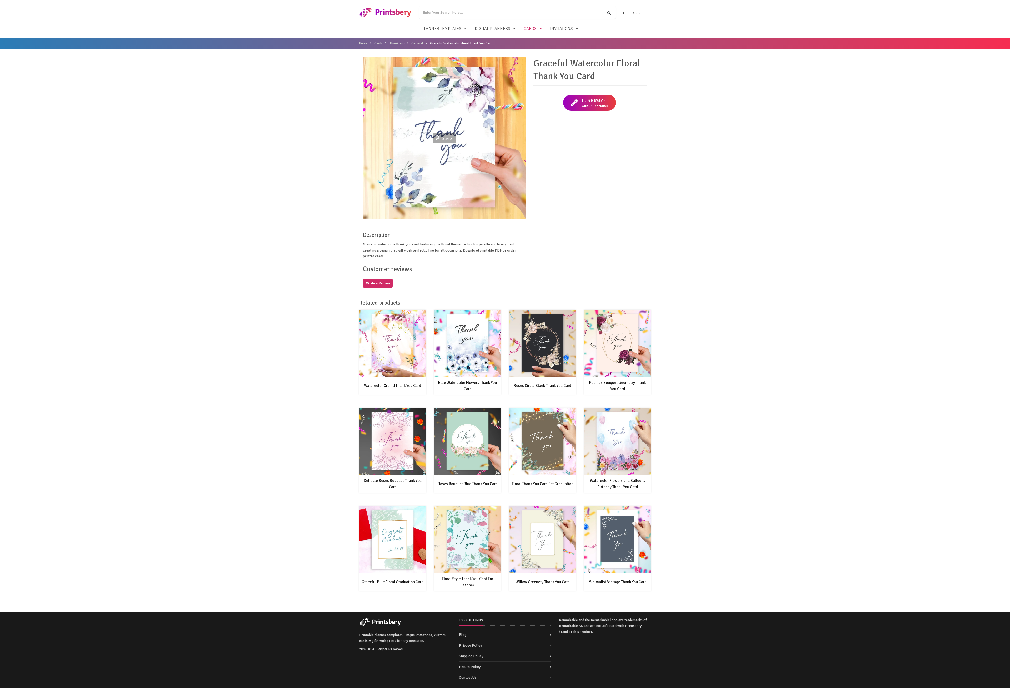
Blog (462, 634)
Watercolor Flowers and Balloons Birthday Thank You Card (617, 483)
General (417, 43)
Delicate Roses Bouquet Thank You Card (393, 483)
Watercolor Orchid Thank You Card (392, 385)
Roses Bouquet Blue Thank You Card (468, 483)
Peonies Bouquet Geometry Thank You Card (617, 385)
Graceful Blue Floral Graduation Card (392, 582)
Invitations (561, 28)
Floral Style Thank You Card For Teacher (467, 581)
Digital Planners (492, 28)
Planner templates (441, 28)
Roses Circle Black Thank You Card (542, 385)
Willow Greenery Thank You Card (543, 582)
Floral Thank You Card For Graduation (542, 483)
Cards (530, 28)
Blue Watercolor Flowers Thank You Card (467, 385)
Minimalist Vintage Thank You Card (617, 582)
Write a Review (378, 283)
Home (363, 43)
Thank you (397, 43)
